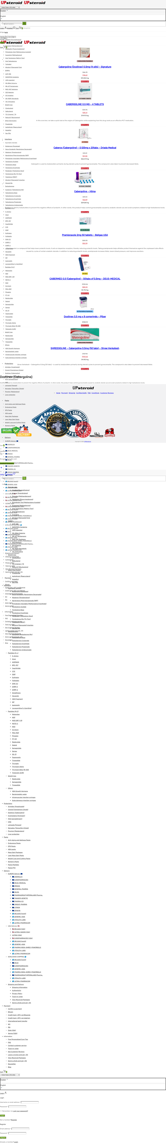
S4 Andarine (16, 545)
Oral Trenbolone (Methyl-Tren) (22, 509)
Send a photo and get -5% (21, 1003)
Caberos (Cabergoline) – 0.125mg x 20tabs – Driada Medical (85, 147)
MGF (13, 717)
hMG (9, 822)
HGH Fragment (17, 699)
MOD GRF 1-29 (17, 720)
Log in (2, 1115)
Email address (5, 1129)
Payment (8, 578)
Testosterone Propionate (21, 647)
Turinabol (15, 515)
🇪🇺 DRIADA (9, 454)
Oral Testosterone (18, 512)
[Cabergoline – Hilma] (85, 184)
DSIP (13, 674)
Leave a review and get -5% (18, 1055)
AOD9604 (15, 662)
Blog (6, 643)
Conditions (95, 393)
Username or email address (10, 1102)
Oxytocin (15, 730)
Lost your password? (20, 1111)
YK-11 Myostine (17, 552)
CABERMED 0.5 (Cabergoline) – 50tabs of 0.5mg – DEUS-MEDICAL (85, 278)
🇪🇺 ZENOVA (16, 910)
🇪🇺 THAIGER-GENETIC (12, 466)
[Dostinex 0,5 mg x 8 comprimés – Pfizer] (83, 309)
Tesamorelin (16, 757)
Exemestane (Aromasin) (16, 816)
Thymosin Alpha (18, 767)
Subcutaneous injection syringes (24, 800)
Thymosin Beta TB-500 (20, 770)
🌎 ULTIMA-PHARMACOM (13, 522)
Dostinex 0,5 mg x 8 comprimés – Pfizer (85, 316)
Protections (8, 803)
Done (2, 42)
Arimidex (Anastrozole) (16, 806)
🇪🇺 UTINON (16, 907)
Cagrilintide (16, 668)
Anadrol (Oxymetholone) (20, 490)
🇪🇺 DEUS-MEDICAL (11, 451)
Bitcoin (10, 1012)
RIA (6, 600)
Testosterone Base (18, 637)
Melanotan (16, 714)
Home (2, 28)
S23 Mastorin (17, 542)
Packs (7, 400)
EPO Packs (12, 846)
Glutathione (16, 693)
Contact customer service (17, 1045)
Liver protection (10, 395)
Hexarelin (15, 696)
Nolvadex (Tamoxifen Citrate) (14, 388)
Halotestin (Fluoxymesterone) (22, 499)
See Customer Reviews (16, 1052)
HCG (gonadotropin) (15, 819)
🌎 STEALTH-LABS (11, 519)
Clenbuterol (16, 558)
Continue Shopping (7, 463)
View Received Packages (13, 569)
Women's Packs (13, 862)
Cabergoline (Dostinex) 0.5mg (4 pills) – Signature (85, 66)
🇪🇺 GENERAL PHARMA (12, 457)
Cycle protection (10, 28)
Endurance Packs (14, 843)
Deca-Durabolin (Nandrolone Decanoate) (26, 594)
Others (10, 788)
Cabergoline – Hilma (85, 191)
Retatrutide (16, 742)
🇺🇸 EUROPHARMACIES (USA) (22, 938)
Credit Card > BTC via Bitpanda (19, 1015)
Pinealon (15, 736)
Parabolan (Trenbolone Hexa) (22, 616)
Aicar (14, 659)
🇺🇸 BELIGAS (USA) (11, 497)
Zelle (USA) (8, 603)
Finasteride (16, 573)
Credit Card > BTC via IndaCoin (19, 1018)
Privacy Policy (9, 563)
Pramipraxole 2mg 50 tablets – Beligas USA (85, 235)
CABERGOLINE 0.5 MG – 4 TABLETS (85, 104)
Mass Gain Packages (15, 852)
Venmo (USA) (9, 606)
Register (14, 1120)
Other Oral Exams (14, 570)
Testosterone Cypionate (20, 641)
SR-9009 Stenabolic (19, 548)
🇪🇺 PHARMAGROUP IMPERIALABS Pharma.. (19, 463)
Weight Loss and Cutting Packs (19, 858)
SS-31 (14, 754)
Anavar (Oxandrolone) (20, 493)
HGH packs (12, 849)
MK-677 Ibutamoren (19, 536)
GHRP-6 (15, 690)
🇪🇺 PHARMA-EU (10, 469)
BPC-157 (15, 665)
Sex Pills (15, 582)
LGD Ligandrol (17, 530)
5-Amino (15, 656)
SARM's (10, 521)
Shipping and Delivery (12, 553)
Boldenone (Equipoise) (20, 591)
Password (4, 1107)
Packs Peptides (13, 865)
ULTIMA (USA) (9, 503)
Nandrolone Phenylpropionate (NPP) (25, 601)
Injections (7, 585)
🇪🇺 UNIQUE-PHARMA (12, 472)
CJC (13, 671)
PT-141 (14, 739)
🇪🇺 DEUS (8, 531)
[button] (83, 1085)
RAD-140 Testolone (19, 539)
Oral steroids (12, 487)
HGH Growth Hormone (20, 791)
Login (16, 1142)
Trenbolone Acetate (19, 607)
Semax (14, 751)
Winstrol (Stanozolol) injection (22, 625)
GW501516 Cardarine (19, 527)
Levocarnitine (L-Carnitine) (21, 708)
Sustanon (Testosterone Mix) (22, 634)
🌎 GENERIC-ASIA (11, 484)
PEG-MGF (15, 733)
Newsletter (8, 640)
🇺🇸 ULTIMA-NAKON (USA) (21, 932)
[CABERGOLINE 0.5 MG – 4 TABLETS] (85, 97)
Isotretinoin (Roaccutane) (21, 576)
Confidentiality (81, 393)
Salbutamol (16, 561)
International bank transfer (17, 1021)
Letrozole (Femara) (11, 385)
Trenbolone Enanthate (20, 613)
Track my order (10, 624)
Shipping (72, 393)
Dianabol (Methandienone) (21, 496)
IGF (13, 702)
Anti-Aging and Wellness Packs (19, 840)
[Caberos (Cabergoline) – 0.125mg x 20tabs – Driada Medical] (85, 140)
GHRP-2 (15, 687)
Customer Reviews (107, 393)
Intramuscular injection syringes (23, 797)
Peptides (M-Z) (13, 711)
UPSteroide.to (87, 441)
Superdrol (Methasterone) (21, 505)
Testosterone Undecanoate (21, 650)
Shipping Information (19, 987)
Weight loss (12, 555)
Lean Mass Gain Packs (16, 855)
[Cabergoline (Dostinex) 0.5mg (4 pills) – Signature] (85, 59)
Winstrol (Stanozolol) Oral (21, 518)
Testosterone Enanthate (20, 644)
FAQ (6, 618)
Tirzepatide (16, 760)
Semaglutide (16, 748)
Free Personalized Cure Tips (18, 1039)
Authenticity (9, 560)
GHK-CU (15, 684)
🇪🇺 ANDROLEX (10, 444)
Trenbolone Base (18, 610)
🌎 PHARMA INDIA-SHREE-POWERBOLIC (26, 947)
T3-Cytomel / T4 (18, 564)
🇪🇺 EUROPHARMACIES (12, 447)
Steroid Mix (16, 628)
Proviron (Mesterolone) (12, 392)
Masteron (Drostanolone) (21, 597)
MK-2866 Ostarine (18, 533)
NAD (13, 727)
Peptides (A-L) (13, 653)
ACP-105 (15, 524)
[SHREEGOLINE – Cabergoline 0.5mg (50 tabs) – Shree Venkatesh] (85, 341)
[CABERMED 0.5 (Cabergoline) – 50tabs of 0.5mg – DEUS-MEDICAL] (85, 271)
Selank (14, 745)
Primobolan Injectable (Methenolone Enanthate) (29, 604)
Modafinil (15, 579)
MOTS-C (15, 724)
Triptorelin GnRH (18, 773)
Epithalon (15, 677)
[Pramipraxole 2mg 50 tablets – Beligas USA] (85, 227)
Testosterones (13, 631)
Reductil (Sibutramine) (20, 567)
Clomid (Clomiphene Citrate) (18, 810)
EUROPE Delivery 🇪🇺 (11, 441)
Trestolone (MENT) (18, 622)
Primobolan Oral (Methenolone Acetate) (26, 502)
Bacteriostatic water (19, 794)
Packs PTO (11, 868)
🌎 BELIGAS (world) (11, 481)
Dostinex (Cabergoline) (16, 813)
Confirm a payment (11, 581)
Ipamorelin (16, 705)
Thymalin (15, 763)
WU (6, 597)
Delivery (7, 871)
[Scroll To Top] (1, 468)
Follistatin (15, 680)
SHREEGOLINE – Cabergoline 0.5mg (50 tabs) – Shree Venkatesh (85, 348)
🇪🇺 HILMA (15, 892)
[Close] (1, 471)
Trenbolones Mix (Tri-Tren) (21, 619)
